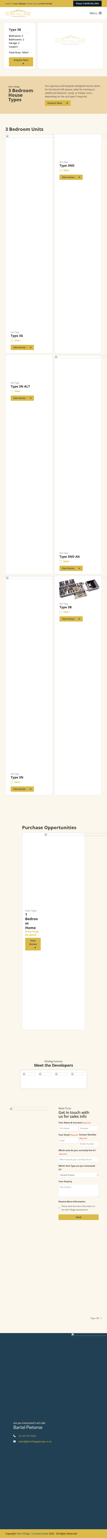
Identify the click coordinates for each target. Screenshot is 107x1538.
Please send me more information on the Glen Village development (78, 1208)
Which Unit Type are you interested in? (76, 1167)
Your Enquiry (65, 1181)
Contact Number (87, 1136)
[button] (96, 13)
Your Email (68, 1134)
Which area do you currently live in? (77, 1152)
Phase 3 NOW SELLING (87, 3)
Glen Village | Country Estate (32, 1533)
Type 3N (94, 1318)
